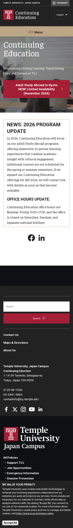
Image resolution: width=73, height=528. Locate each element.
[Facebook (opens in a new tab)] (31, 238)
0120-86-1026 (12, 390)
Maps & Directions (15, 342)
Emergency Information (23, 473)
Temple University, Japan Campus (21, 3)
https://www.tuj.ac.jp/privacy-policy (34, 513)
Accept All (10, 522)
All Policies (10, 457)
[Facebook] (6, 410)
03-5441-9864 (12, 394)
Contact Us (11, 335)
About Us (9, 350)
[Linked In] (40, 410)
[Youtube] (32, 410)
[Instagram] (23, 410)
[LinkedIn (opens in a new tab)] (41, 238)
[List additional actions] (66, 15)
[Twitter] (15, 410)
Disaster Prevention (20, 478)
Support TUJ (15, 462)
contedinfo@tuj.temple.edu (20, 399)
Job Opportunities (19, 468)
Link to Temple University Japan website (37, 438)
